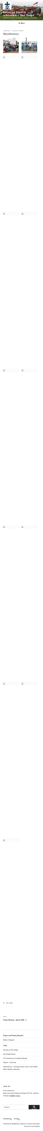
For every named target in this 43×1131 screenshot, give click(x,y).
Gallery (9, 1003)
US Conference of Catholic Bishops (15, 1058)
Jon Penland (35, 1126)
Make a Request (8, 1040)
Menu (23, 23)
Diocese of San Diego (10, 1050)
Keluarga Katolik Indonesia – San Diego (18, 13)
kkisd (21, 30)
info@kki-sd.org (14, 1095)
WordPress (16, 1124)
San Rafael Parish (9, 1054)
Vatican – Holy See (9, 1062)
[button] (12, 46)
